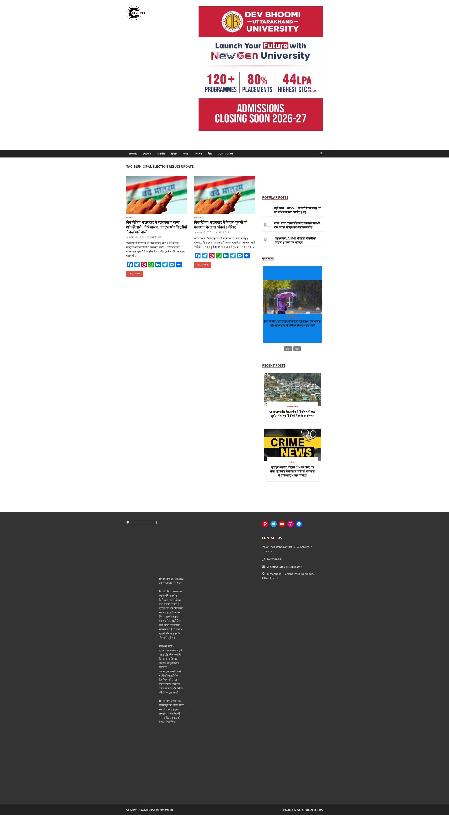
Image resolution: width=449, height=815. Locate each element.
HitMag (318, 809)
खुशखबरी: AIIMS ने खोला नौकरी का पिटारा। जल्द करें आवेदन (295, 240)
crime (292, 462)
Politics (130, 217)
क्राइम (186, 153)
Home (133, 153)
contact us (225, 153)
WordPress (303, 809)
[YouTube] (282, 524)
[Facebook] (299, 524)
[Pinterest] (265, 524)
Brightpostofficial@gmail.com (284, 566)
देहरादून (174, 153)
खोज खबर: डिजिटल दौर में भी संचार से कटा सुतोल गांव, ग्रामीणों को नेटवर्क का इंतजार (292, 414)
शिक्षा (210, 153)
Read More (133, 273)
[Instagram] (290, 524)
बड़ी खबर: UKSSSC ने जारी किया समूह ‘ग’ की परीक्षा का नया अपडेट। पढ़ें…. (297, 210)
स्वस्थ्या (198, 153)
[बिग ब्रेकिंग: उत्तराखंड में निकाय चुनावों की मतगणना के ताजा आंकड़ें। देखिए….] (224, 195)
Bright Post (155, 236)
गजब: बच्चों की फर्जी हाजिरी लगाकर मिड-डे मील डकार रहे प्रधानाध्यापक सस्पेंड (297, 225)
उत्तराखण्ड (147, 153)
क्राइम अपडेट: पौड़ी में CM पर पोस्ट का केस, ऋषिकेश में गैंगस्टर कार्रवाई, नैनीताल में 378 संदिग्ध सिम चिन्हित (292, 471)
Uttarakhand (292, 316)
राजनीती (161, 153)
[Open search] (321, 154)
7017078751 (274, 559)
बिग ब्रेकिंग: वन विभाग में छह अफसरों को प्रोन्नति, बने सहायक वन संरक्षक (292, 323)
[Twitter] (273, 524)
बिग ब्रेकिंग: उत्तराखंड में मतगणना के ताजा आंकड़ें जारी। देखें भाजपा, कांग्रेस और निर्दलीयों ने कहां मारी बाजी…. (156, 227)
